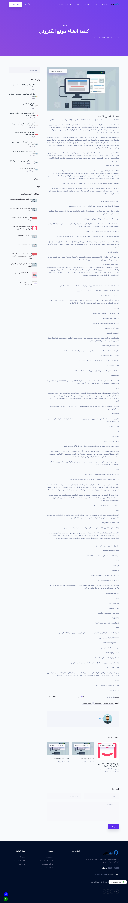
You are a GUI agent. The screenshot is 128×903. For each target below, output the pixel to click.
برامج (33, 89)
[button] (25, 4)
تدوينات (78, 4)
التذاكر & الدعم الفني (18, 860)
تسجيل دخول (15, 4)
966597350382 (113, 868)
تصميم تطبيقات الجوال (46, 860)
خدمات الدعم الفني (47, 868)
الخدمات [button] (95, 4)
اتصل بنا (69, 4)
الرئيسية (104, 4)
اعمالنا (87, 4)
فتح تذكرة (22, 864)
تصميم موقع (49, 857)
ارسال (113, 827)
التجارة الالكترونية (30, 118)
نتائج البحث (32, 98)
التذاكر (61, 4)
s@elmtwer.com (101, 874)
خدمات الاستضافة (47, 864)
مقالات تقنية (32, 127)
